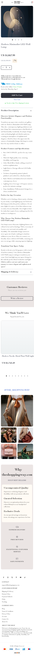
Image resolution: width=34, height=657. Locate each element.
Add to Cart (17, 95)
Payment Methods (7, 596)
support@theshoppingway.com (10, 585)
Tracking (4, 602)
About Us (5, 621)
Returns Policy (6, 594)
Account (4, 616)
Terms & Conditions (7, 611)
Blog (3, 608)
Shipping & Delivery (7, 591)
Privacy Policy (6, 614)
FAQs (3, 599)
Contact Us (5, 619)
